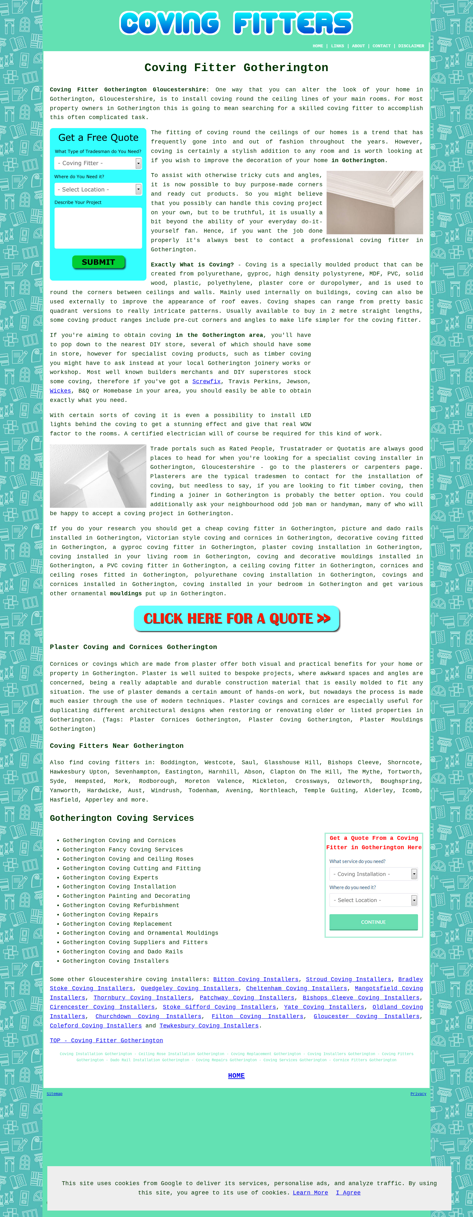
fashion (291, 142)
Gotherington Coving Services (122, 818)
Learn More (310, 1193)
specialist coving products (179, 354)
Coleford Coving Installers (96, 1026)
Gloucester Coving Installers (367, 1016)
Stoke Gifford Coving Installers (219, 1007)
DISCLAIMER (411, 46)
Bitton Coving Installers (256, 979)
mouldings (126, 593)
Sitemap (54, 1094)
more (138, 800)
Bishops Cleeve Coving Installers (361, 998)
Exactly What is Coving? (192, 265)
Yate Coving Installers (324, 1007)
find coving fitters (104, 762)
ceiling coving (265, 565)
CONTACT (382, 46)
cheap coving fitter (240, 528)
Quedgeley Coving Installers (189, 988)
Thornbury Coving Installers (143, 998)
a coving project (145, 513)
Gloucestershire (115, 979)
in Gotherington (358, 160)
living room (166, 556)
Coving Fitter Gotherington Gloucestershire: (129, 90)
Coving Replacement (140, 924)
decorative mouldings (336, 556)
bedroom (290, 584)
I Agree (348, 1193)
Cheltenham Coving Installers (296, 988)
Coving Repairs (133, 915)
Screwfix (206, 381)
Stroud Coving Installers (348, 979)
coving (161, 151)
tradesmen (270, 476)
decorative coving (367, 538)
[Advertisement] (369, 376)
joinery (266, 363)
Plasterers (168, 476)
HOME (318, 46)
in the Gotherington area (219, 335)
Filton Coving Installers (257, 1016)
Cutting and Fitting (167, 868)
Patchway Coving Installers (247, 998)
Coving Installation (142, 887)
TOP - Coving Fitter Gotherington (106, 1040)
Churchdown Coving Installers (148, 1016)
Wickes (60, 391)
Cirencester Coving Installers (102, 1007)
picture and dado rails (382, 528)
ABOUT (358, 46)
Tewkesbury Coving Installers (209, 1026)
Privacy (418, 1094)
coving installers (176, 979)
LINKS (337, 46)
